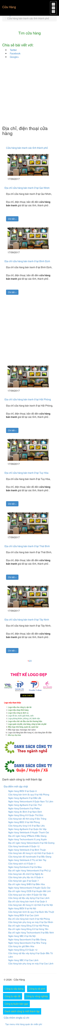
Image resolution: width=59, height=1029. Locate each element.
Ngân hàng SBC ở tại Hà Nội (22, 935)
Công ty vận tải (13, 996)
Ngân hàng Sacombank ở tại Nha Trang (27, 942)
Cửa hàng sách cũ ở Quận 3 (21, 863)
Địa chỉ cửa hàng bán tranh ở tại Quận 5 (27, 901)
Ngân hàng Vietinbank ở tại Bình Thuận (27, 849)
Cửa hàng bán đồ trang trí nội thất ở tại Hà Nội (30, 904)
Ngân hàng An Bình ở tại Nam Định (25, 811)
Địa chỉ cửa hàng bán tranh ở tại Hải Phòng (28, 399)
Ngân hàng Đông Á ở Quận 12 (22, 949)
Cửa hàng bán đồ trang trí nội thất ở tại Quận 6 (30, 853)
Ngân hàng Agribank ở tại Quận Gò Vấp (27, 829)
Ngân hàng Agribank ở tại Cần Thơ (25, 804)
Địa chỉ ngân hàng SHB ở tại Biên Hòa (26, 884)
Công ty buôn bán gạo (16, 1003)
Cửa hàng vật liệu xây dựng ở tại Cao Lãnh (28, 897)
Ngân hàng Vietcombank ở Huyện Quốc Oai (29, 887)
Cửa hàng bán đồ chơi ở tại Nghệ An (25, 873)
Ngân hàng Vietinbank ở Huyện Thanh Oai (28, 832)
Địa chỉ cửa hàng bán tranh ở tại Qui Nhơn (27, 188)
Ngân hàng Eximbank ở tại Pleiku (24, 808)
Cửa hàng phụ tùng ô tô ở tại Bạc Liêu (26, 825)
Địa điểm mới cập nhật (16, 786)
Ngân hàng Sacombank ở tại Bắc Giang (27, 939)
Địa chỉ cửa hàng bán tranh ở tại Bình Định (27, 261)
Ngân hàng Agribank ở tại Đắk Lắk (24, 797)
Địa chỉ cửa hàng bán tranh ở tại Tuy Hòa (26, 472)
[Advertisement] (29, 93)
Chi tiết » (12, 218)
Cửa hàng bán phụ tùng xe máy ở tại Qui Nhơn (30, 922)
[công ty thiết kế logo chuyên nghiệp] (29, 719)
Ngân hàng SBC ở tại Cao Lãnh (23, 960)
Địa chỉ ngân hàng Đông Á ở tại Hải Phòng (28, 925)
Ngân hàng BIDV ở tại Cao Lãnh (23, 915)
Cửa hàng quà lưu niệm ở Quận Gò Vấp (27, 894)
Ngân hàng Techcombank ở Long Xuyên (27, 839)
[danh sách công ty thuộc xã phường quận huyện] (28, 766)
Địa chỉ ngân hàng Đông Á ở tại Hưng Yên (28, 929)
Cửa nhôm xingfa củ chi (16, 1017)
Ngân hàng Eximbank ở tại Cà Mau (25, 866)
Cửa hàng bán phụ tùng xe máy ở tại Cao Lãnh (30, 963)
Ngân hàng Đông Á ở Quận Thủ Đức (25, 815)
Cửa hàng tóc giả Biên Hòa (21, 946)
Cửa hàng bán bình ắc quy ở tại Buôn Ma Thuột (31, 911)
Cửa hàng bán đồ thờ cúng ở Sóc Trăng (27, 818)
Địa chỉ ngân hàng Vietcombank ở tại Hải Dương (31, 842)
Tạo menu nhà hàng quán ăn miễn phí (23, 1024)
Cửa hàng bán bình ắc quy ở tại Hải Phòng (28, 794)
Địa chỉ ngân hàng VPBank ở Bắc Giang (27, 835)
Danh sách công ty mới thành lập (22, 1011)
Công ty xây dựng (14, 988)
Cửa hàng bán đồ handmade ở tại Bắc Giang (29, 856)
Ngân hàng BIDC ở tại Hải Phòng (24, 822)
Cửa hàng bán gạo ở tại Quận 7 (23, 880)
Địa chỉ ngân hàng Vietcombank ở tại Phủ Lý (29, 870)
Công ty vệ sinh (37, 988)
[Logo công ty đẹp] (29, 684)
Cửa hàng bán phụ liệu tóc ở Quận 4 (25, 877)
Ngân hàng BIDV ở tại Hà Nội (22, 908)
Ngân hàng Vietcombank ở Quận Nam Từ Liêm (30, 801)
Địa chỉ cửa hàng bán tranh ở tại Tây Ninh (27, 619)
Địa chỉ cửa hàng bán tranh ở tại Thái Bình (27, 546)
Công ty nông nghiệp (37, 996)
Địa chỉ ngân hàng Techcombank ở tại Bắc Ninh (31, 932)
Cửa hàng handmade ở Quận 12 (23, 846)
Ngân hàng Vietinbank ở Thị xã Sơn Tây (27, 860)
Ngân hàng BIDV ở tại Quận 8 (22, 791)
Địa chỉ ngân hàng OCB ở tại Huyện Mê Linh (29, 891)
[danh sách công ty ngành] (28, 747)
